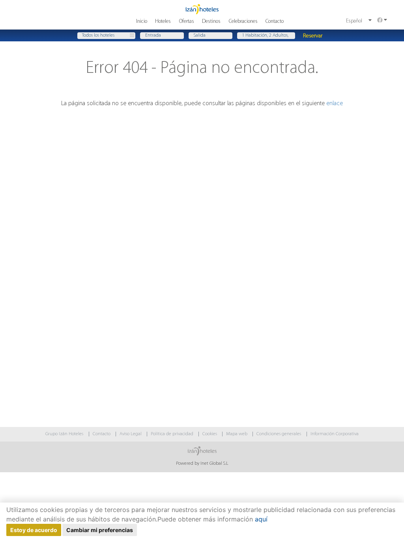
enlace (334, 103)
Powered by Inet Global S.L (202, 463)
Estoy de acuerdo (33, 530)
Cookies (209, 434)
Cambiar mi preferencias (99, 530)
